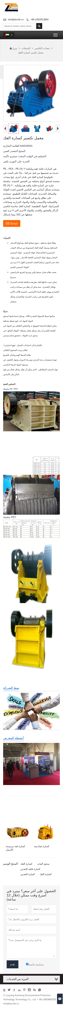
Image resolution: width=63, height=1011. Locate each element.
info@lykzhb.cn (16, 19)
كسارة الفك (26, 863)
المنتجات (26, 48)
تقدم (12, 964)
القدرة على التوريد (19, 161)
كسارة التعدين (27, 874)
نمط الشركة (11, 688)
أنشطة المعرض (13, 738)
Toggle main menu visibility (55, 34)
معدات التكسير (42, 48)
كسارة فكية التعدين (30, 869)
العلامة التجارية (11, 145)
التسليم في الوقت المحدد (31, 156)
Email (12, 223)
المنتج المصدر (17, 150)
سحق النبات (43, 863)
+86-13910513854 (39, 19)
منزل (13, 48)
